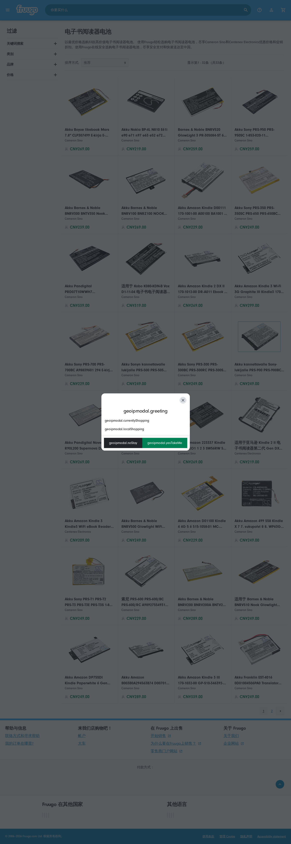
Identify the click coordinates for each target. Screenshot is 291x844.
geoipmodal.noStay (123, 443)
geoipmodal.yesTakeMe (164, 443)
